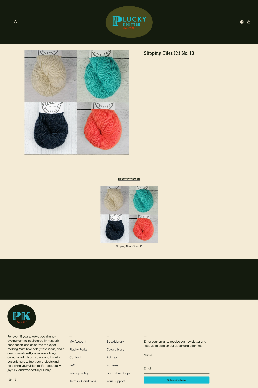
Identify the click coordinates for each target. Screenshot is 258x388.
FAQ (72, 365)
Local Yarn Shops (118, 373)
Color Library (116, 349)
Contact (75, 357)
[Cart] (248, 22)
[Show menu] (9, 22)
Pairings (112, 357)
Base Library (115, 341)
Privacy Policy (79, 373)
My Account (77, 341)
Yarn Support (116, 381)
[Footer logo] (21, 316)
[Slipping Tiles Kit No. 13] (129, 214)
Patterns (112, 365)
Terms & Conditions (82, 381)
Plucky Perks (78, 349)
